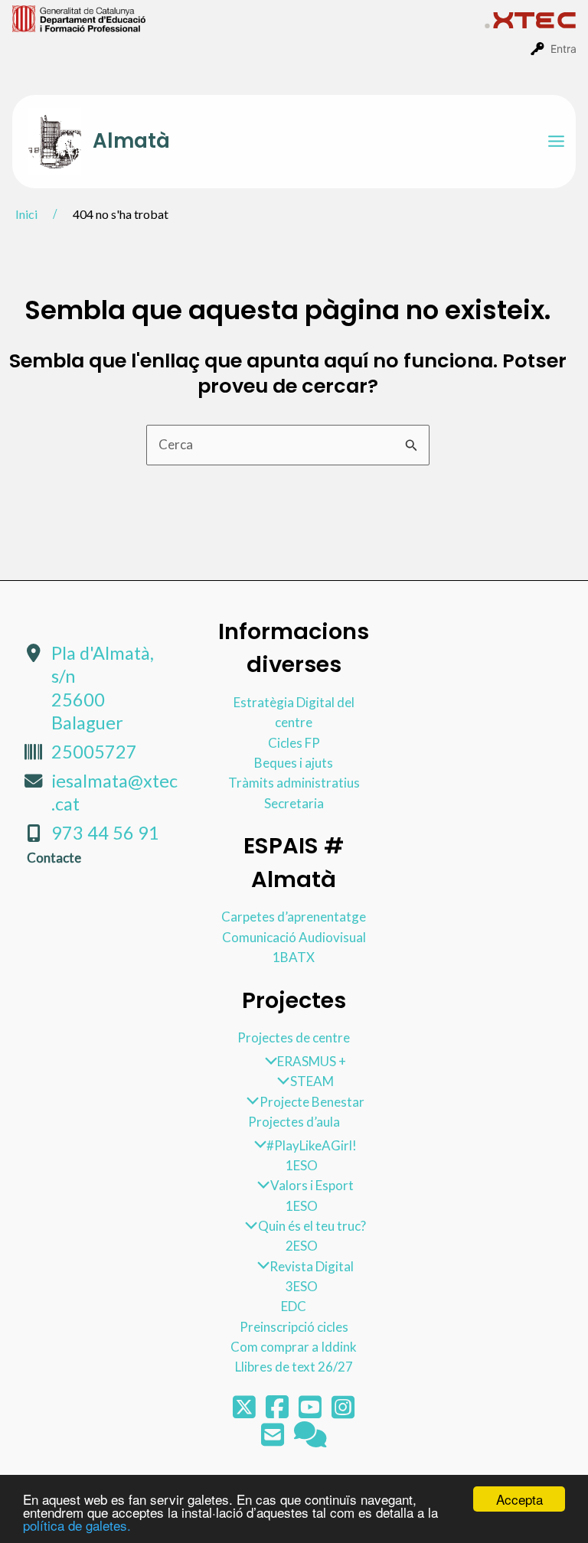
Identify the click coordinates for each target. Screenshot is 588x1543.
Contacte (54, 858)
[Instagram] (343, 1412)
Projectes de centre (293, 1037)
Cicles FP (294, 743)
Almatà (131, 141)
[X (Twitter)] (245, 1412)
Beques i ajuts (293, 763)
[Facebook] (278, 1412)
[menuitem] (248, 17)
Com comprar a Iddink (293, 1347)
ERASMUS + (311, 1061)
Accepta (519, 1499)
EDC (293, 1306)
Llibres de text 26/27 (294, 1367)
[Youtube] (311, 1412)
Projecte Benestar (312, 1102)
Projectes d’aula (294, 1122)
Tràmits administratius (294, 783)
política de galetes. (77, 1525)
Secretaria (294, 803)
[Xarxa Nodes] (310, 1439)
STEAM (311, 1081)
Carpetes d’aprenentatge (293, 917)
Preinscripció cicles (294, 1327)
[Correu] (273, 1439)
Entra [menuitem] (563, 48)
